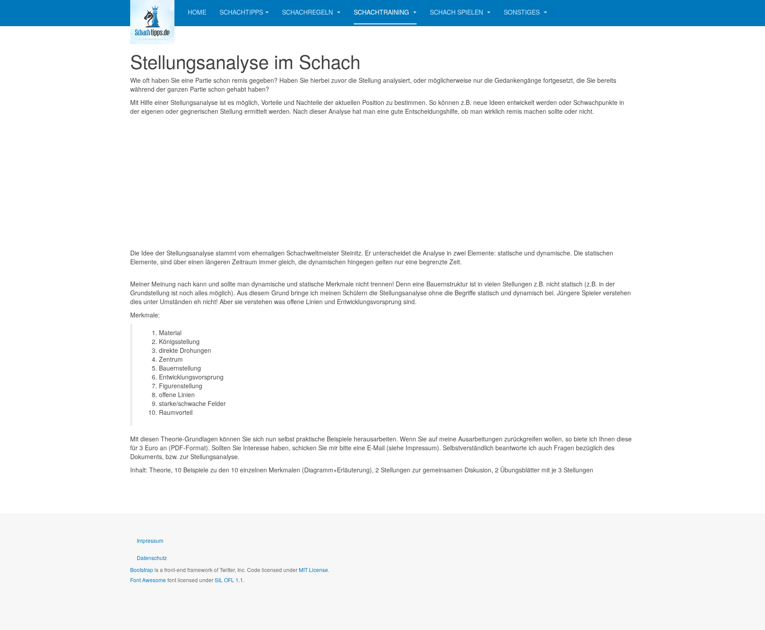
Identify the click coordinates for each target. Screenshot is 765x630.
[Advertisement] (382, 182)
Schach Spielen (457, 12)
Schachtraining (382, 12)
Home (197, 12)
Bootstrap (141, 569)
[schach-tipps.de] (152, 12)
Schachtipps (241, 12)
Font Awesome (148, 580)
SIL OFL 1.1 (229, 580)
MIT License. (314, 569)
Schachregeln (308, 12)
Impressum (150, 540)
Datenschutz (152, 557)
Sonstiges (522, 12)
